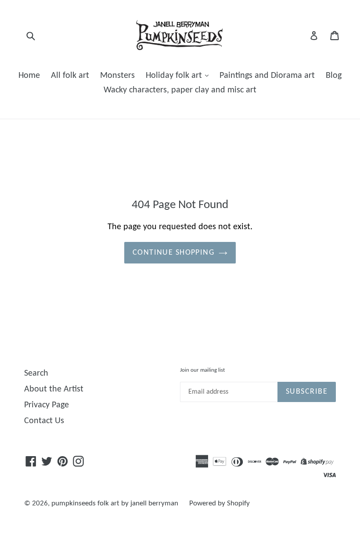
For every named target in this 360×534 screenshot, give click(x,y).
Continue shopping (173, 253)
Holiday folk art (175, 75)
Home (29, 75)
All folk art (70, 75)
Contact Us (44, 421)
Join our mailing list (202, 370)
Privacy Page (46, 405)
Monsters (117, 75)
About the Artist (53, 389)
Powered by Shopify (219, 503)
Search (36, 373)
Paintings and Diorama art (267, 75)
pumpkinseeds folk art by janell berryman (114, 503)
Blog (334, 75)
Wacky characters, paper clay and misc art (180, 90)
